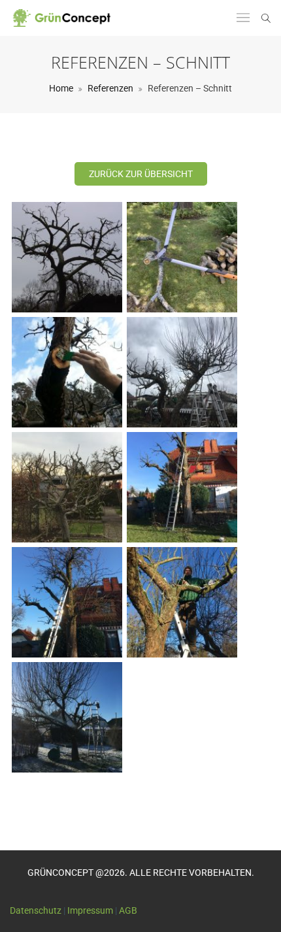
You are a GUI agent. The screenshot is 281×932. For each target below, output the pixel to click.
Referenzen (110, 88)
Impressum (90, 910)
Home (61, 88)
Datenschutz (35, 910)
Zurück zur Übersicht (141, 174)
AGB (128, 910)
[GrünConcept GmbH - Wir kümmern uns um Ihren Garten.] (66, 18)
